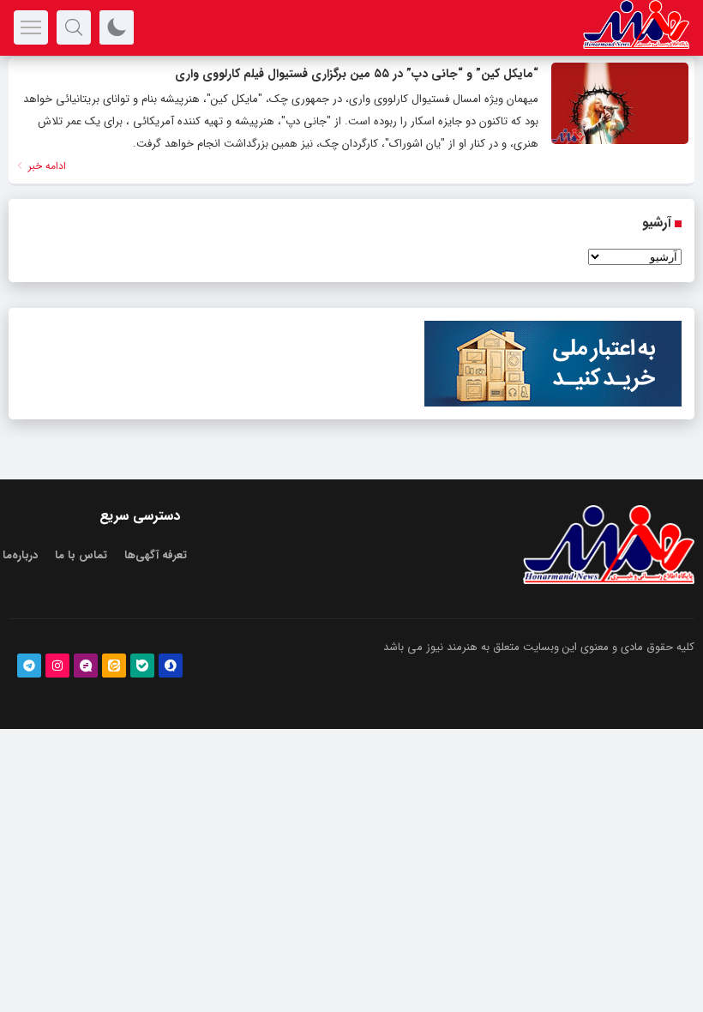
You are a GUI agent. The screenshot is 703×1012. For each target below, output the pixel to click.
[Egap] (86, 666)
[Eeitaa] (114, 666)
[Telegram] (29, 666)
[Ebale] (142, 666)
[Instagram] (57, 666)
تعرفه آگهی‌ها (155, 555)
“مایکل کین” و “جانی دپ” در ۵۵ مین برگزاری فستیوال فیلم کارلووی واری (356, 73)
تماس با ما (81, 555)
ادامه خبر (45, 166)
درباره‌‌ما (20, 555)
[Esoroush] (171, 666)
